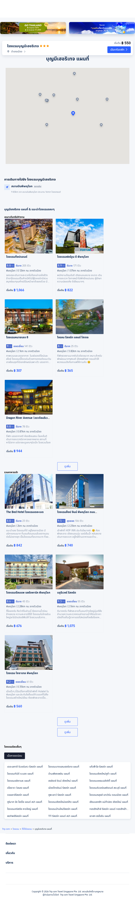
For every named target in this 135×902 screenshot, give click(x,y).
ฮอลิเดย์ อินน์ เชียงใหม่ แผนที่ (63, 780)
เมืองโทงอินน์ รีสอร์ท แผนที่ (62, 787)
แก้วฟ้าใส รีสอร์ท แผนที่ (101, 766)
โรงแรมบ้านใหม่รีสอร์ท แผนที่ (62, 809)
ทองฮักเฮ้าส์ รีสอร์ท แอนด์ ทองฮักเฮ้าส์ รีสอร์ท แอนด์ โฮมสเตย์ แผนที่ (109, 809)
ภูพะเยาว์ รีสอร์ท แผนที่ (59, 794)
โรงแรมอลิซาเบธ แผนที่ (18, 780)
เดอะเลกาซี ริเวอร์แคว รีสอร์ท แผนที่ (25, 766)
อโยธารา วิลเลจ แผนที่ (18, 787)
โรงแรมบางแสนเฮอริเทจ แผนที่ (63, 766)
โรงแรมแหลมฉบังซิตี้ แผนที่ (103, 780)
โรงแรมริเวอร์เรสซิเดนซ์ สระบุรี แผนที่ (108, 787)
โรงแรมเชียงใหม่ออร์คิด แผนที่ (63, 801)
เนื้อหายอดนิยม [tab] (14, 755)
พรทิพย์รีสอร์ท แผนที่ (18, 816)
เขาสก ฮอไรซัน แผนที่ (100, 816)
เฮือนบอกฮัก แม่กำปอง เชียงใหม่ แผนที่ (108, 801)
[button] (119, 49)
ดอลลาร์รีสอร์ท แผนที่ (18, 794)
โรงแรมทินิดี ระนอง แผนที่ (20, 773)
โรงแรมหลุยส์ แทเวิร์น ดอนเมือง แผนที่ (108, 794)
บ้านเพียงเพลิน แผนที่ (59, 773)
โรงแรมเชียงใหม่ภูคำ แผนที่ (103, 773)
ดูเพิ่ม (67, 466)
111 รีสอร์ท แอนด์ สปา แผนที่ (62, 816)
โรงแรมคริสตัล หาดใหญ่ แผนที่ (22, 809)
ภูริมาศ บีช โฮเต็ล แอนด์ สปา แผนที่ (24, 801)
